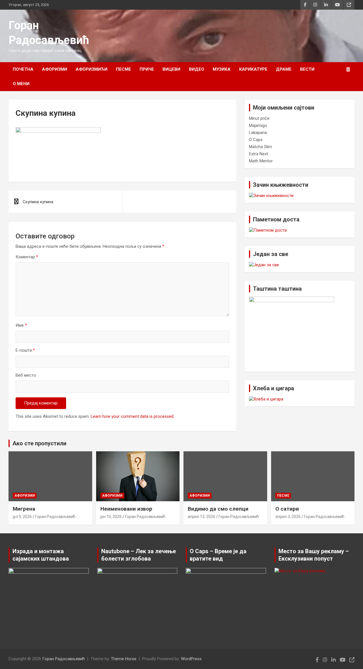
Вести (307, 69)
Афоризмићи (91, 69)
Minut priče (259, 118)
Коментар (27, 256)
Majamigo (258, 125)
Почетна (23, 69)
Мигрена (24, 509)
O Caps (256, 139)
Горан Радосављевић (55, 516)
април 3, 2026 (288, 516)
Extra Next (258, 153)
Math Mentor (261, 160)
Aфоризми (54, 69)
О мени (21, 83)
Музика (222, 69)
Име (21, 325)
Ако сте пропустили (39, 443)
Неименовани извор (126, 509)
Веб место (26, 375)
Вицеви (171, 69)
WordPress (191, 658)
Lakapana (258, 132)
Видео (196, 69)
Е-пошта (25, 350)
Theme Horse (123, 658)
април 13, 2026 (201, 516)
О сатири (287, 509)
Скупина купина (38, 201)
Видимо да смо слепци (218, 509)
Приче (147, 69)
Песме (123, 69)
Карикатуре (253, 69)
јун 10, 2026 (111, 516)
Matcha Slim (260, 146)
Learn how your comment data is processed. (132, 416)
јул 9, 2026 (22, 516)
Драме (284, 69)
